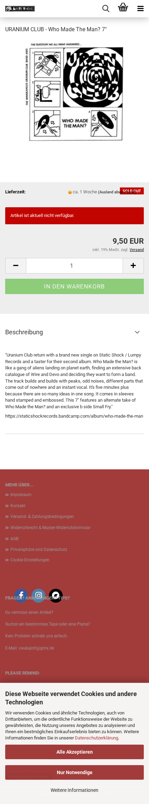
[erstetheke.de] (17, 8)
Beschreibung (24, 332)
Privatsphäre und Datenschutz (38, 549)
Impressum (21, 494)
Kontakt (17, 505)
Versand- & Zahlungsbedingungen (42, 516)
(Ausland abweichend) (117, 192)
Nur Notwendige (75, 772)
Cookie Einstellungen (30, 560)
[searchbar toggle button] (105, 8)
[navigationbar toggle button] (140, 8)
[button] (15, 266)
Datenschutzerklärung (96, 737)
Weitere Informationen (74, 790)
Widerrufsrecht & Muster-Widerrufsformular (50, 527)
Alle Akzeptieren (74, 752)
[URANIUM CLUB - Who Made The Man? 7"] (74, 91)
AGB (14, 538)
